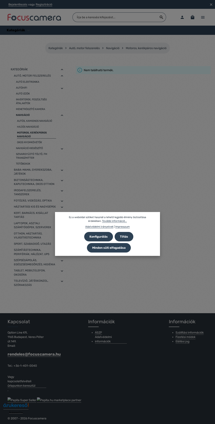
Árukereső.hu (16, 412)
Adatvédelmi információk (103, 339)
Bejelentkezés (17, 4)
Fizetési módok (185, 337)
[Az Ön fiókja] (182, 17)
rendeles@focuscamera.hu (27, 354)
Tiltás (124, 236)
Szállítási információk (190, 332)
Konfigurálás (98, 236)
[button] (62, 69)
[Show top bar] (202, 17)
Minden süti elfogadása (109, 248)
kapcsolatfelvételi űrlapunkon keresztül (21, 383)
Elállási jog (182, 341)
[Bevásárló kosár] (192, 17)
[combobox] (114, 17)
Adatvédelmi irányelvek (99, 226)
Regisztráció (44, 4)
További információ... (114, 221)
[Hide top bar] (211, 4)
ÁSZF (98, 332)
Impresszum (122, 226)
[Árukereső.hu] (16, 406)
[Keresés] (161, 17)
